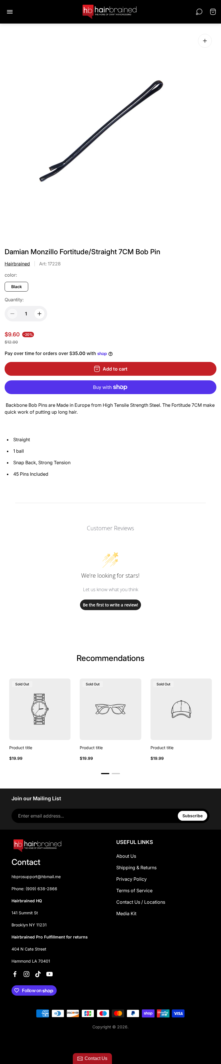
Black (16, 286)
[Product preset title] (40, 709)
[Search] (199, 11)
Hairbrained (17, 264)
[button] (105, 773)
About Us (126, 856)
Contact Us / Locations (140, 902)
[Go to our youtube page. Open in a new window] (49, 974)
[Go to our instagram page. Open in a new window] (26, 974)
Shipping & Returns (136, 867)
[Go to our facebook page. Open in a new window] (15, 974)
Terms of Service (134, 890)
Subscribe (192, 815)
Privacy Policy (131, 879)
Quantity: (14, 299)
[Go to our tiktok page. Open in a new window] (38, 974)
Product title (20, 747)
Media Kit (126, 913)
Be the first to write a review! (110, 605)
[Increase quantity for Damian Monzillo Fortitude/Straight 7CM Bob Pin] (39, 313)
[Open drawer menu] (10, 12)
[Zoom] (205, 41)
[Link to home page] (37, 846)
